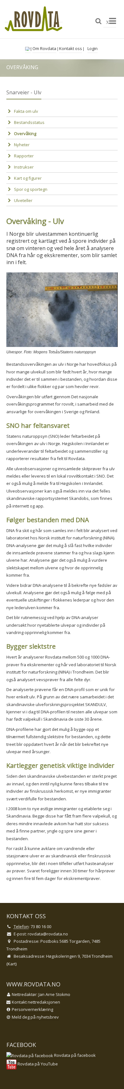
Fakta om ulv (26, 111)
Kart (12, 964)
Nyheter (22, 145)
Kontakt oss (70, 48)
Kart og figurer (28, 178)
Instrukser (24, 167)
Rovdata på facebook (74, 1055)
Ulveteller (23, 200)
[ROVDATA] (34, 19)
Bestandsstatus (29, 122)
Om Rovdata (44, 48)
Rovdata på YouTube (37, 1064)
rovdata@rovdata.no (48, 934)
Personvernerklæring (32, 1009)
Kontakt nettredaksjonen (36, 1002)
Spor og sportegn (30, 189)
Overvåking (25, 133)
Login (92, 48)
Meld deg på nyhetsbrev (35, 1017)
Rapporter (24, 156)
